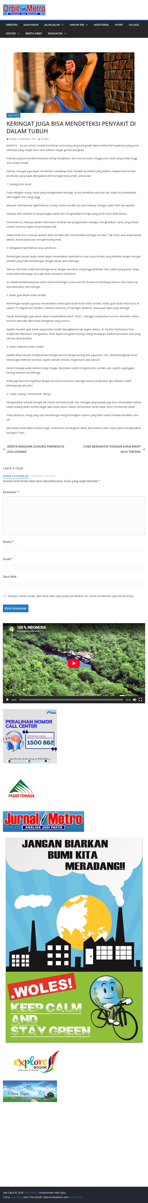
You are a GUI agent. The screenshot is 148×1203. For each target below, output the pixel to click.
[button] (62, 24)
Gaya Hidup (31, 24)
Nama (8, 542)
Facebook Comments (43, 476)
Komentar (11, 492)
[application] (74, 663)
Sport (119, 24)
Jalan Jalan (52, 24)
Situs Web (9, 577)
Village (134, 24)
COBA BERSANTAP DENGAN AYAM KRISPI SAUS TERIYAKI (112, 449)
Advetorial (101, 24)
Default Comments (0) (15, 476)
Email (8, 559)
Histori (11, 33)
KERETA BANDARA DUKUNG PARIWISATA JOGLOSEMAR (35, 449)
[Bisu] (134, 699)
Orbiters (12, 24)
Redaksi (45, 138)
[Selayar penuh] (140, 699)
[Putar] (7, 699)
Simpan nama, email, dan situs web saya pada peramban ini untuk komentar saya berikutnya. (71, 596)
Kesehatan (55, 33)
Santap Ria (77, 24)
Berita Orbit (33, 33)
